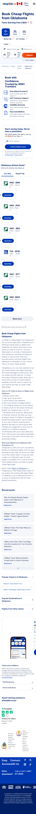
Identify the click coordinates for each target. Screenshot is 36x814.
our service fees (7, 677)
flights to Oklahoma (19, 468)
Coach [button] (6, 44)
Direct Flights (30, 60)
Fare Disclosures (8, 682)
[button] (21, 39)
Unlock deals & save (18, 147)
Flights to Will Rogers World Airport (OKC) (17, 589)
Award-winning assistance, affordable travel (13, 699)
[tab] (6, 32)
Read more (8, 505)
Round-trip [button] (7, 39)
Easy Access (6, 762)
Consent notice (9, 155)
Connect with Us (15, 762)
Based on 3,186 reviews (9, 721)
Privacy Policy (18, 155)
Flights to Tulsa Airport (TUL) (13, 583)
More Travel (26, 4)
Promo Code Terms (9, 687)
